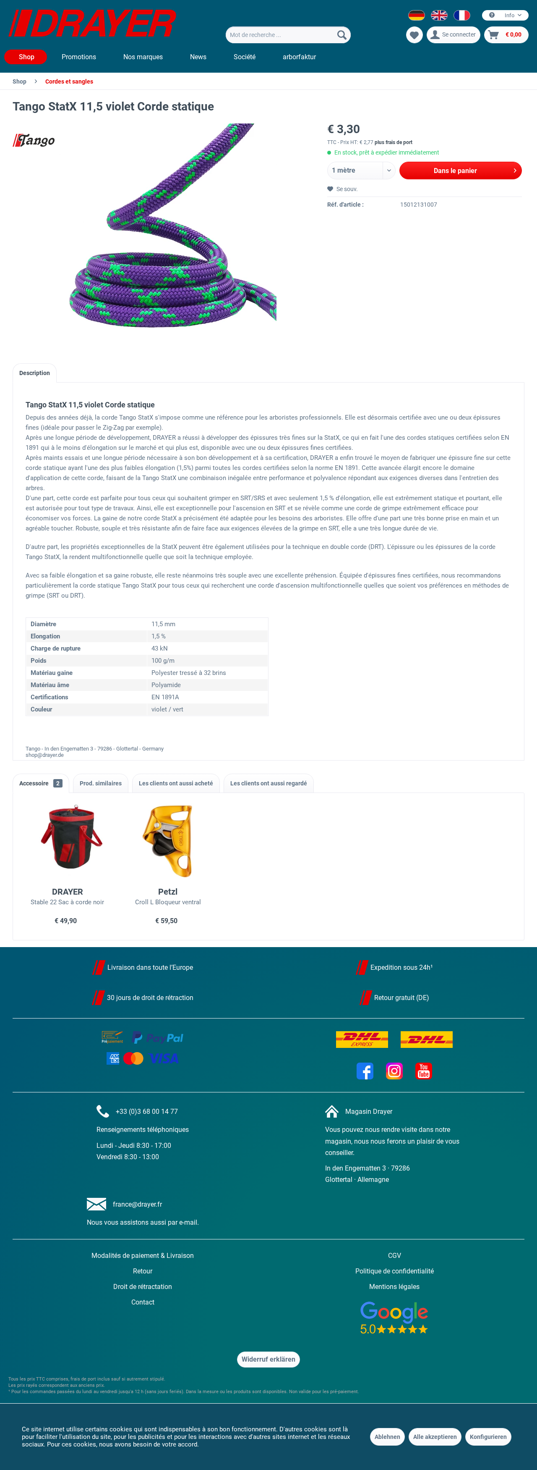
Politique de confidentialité (394, 1271)
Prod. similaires (101, 783)
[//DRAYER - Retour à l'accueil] (92, 24)
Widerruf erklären (268, 1359)
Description (34, 373)
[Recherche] (342, 34)
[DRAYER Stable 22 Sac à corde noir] (67, 841)
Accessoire (39, 783)
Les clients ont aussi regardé (268, 783)
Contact (142, 1302)
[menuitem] (288, 34)
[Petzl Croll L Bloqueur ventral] (168, 841)
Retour (142, 1271)
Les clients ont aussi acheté (176, 783)
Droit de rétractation (142, 1287)
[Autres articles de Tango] (34, 140)
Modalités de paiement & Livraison (142, 1256)
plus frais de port (393, 142)
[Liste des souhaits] (414, 34)
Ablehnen (387, 1436)
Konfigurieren (488, 1436)
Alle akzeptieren (435, 1436)
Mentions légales (394, 1287)
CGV (394, 1256)
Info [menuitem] (509, 15)
